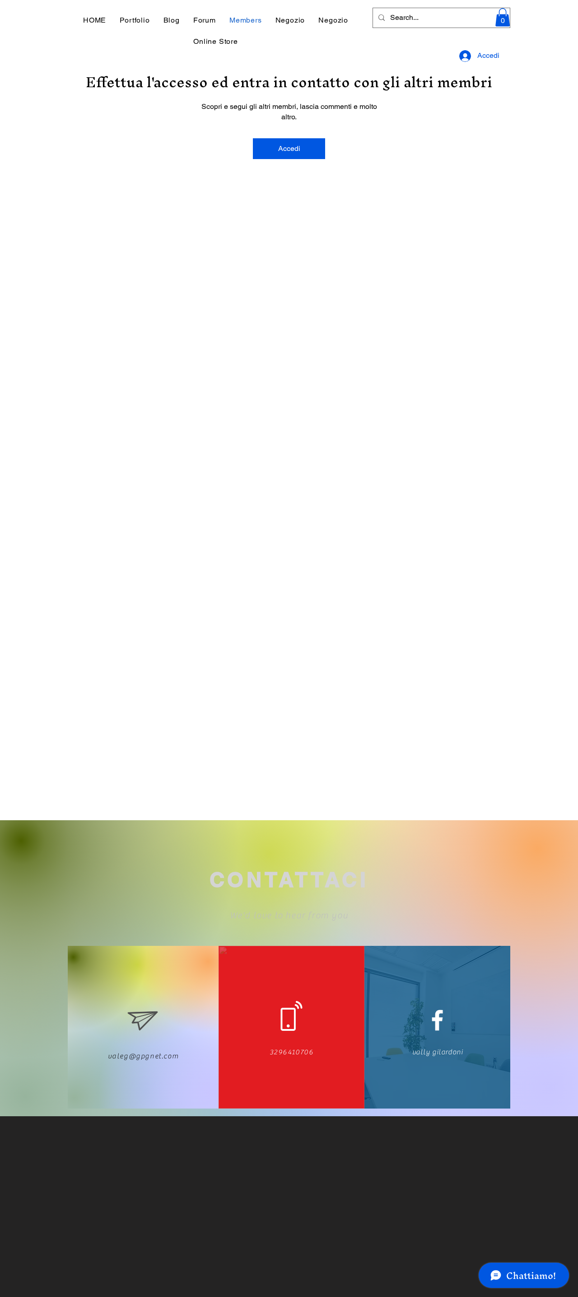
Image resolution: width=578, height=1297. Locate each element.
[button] (502, 17)
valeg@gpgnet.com (143, 1056)
